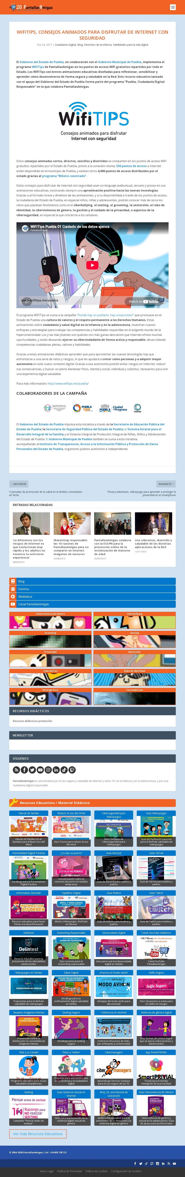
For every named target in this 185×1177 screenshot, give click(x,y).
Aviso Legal (46, 1171)
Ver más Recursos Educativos (38, 1133)
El (69, 439)
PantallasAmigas (23, 781)
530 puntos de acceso (131, 166)
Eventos (23, 589)
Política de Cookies (96, 1171)
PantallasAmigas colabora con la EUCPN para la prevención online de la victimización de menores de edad (112, 547)
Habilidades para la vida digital (130, 44)
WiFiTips (38, 67)
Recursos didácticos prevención (32, 721)
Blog (80, 44)
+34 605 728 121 (58, 1152)
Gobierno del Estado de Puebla (41, 62)
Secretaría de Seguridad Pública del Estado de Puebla (84, 429)
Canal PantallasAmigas (33, 604)
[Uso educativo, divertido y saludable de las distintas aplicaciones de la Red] (153, 523)
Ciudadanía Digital (65, 44)
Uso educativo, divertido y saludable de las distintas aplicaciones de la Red (153, 543)
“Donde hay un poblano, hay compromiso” (105, 315)
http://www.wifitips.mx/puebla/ (68, 384)
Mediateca (25, 597)
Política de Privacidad (69, 1171)
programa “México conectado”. (64, 176)
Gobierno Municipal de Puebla (119, 62)
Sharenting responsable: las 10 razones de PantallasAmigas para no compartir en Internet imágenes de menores (71, 547)
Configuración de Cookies (126, 1171)
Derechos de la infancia (98, 44)
